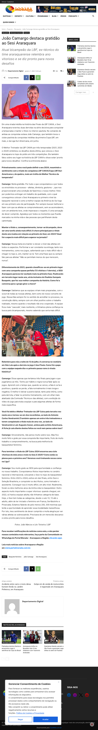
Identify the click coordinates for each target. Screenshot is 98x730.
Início (3, 29)
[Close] (58, 681)
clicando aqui (55, 538)
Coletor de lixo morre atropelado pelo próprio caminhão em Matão (85, 84)
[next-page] (7, 659)
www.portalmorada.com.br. (18, 548)
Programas (43, 16)
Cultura (30, 16)
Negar (20, 719)
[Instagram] (73, 695)
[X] (32, 77)
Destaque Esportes (16, 33)
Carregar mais (81, 92)
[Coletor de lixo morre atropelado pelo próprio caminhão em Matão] (71, 84)
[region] (33, 702)
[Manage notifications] (92, 724)
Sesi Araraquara (41, 557)
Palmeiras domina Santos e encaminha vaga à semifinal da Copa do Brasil (11, 648)
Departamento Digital (15, 71)
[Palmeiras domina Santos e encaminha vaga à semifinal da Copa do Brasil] (11, 637)
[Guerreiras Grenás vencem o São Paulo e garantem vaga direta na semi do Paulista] (54, 637)
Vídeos (63, 16)
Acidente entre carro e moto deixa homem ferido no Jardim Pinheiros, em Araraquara (16, 587)
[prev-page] (3, 659)
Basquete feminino (15, 557)
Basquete (17, 29)
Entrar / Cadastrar (8, 2)
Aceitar (45, 719)
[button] (93, 16)
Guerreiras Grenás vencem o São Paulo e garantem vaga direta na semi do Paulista (54, 648)
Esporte (18, 16)
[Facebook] (26, 77)
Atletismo (27, 642)
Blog (54, 16)
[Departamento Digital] (3, 71)
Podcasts (73, 16)
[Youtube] (85, 695)
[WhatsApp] (38, 77)
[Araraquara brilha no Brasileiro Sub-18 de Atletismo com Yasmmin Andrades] (32, 637)
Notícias (7, 16)
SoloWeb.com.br (56, 728)
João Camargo (28, 557)
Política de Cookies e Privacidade (30, 713)
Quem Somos (8, 22)
